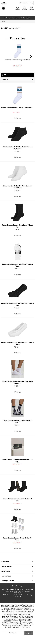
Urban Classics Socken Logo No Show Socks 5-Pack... (17, 382)
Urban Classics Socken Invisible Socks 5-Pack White (17, 343)
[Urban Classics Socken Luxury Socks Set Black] (17, 486)
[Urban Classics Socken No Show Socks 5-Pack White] (17, 173)
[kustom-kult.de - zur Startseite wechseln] (8, 3)
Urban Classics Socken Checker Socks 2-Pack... (17, 422)
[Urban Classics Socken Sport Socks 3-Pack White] (17, 251)
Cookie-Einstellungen (17, 586)
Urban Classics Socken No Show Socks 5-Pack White (17, 187)
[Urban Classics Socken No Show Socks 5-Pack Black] (17, 134)
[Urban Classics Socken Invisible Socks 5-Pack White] (17, 329)
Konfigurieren (29, 633)
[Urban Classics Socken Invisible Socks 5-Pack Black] (17, 290)
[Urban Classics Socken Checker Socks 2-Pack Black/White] (17, 408)
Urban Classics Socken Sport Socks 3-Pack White (17, 265)
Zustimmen (13, 633)
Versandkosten (29, 589)
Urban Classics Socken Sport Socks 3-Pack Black (17, 226)
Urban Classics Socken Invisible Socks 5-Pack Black (17, 304)
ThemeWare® (17, 596)
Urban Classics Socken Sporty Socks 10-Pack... (17, 539)
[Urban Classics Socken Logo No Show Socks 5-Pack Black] (17, 369)
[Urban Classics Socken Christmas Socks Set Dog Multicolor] (17, 447)
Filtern (6, 75)
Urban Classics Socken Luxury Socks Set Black (17, 500)
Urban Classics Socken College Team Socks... (17, 60)
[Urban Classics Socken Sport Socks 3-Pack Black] (17, 212)
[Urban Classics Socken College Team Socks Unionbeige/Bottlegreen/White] (17, 51)
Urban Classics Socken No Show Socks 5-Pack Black (17, 148)
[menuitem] (31, 8)
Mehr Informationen (24, 627)
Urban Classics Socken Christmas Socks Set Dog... (17, 461)
